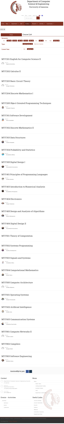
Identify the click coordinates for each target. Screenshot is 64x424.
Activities (42, 23)
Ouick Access (50, 23)
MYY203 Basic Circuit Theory (16, 81)
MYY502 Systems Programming (17, 245)
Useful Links (35, 15)
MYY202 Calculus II (11, 71)
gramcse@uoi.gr (7, 392)
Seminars (6, 402)
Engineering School (38, 414)
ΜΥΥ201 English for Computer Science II (21, 59)
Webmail (36, 409)
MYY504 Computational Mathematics (20, 270)
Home (22, 15)
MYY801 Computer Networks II (17, 331)
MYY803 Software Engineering (17, 356)
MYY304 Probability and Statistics (18, 150)
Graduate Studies (39, 388)
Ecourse (35, 405)
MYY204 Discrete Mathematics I (17, 93)
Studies (27, 23)
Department (14, 23)
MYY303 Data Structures (13, 137)
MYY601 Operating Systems (15, 294)
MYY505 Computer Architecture (17, 282)
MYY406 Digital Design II (14, 223)
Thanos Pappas (12, 421)
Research (34, 23)
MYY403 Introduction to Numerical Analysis (23, 186)
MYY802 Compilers (11, 344)
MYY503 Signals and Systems (16, 258)
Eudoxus (35, 407)
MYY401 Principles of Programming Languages (25, 174)
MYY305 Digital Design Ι (13, 162)
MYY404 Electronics (12, 199)
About (26, 15)
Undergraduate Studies (41, 386)
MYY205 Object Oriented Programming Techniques (26, 103)
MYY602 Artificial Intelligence (17, 307)
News (7, 23)
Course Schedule (37, 400)
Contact (30, 15)
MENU (2, 29)
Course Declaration (38, 402)
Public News (38, 383)
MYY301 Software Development (17, 115)
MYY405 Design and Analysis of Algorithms (23, 211)
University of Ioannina (39, 411)
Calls (37, 390)
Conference (6, 407)
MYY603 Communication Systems (18, 319)
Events (5, 405)
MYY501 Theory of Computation (17, 236)
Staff (21, 23)
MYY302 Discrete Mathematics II (18, 127)
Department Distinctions (41, 392)
